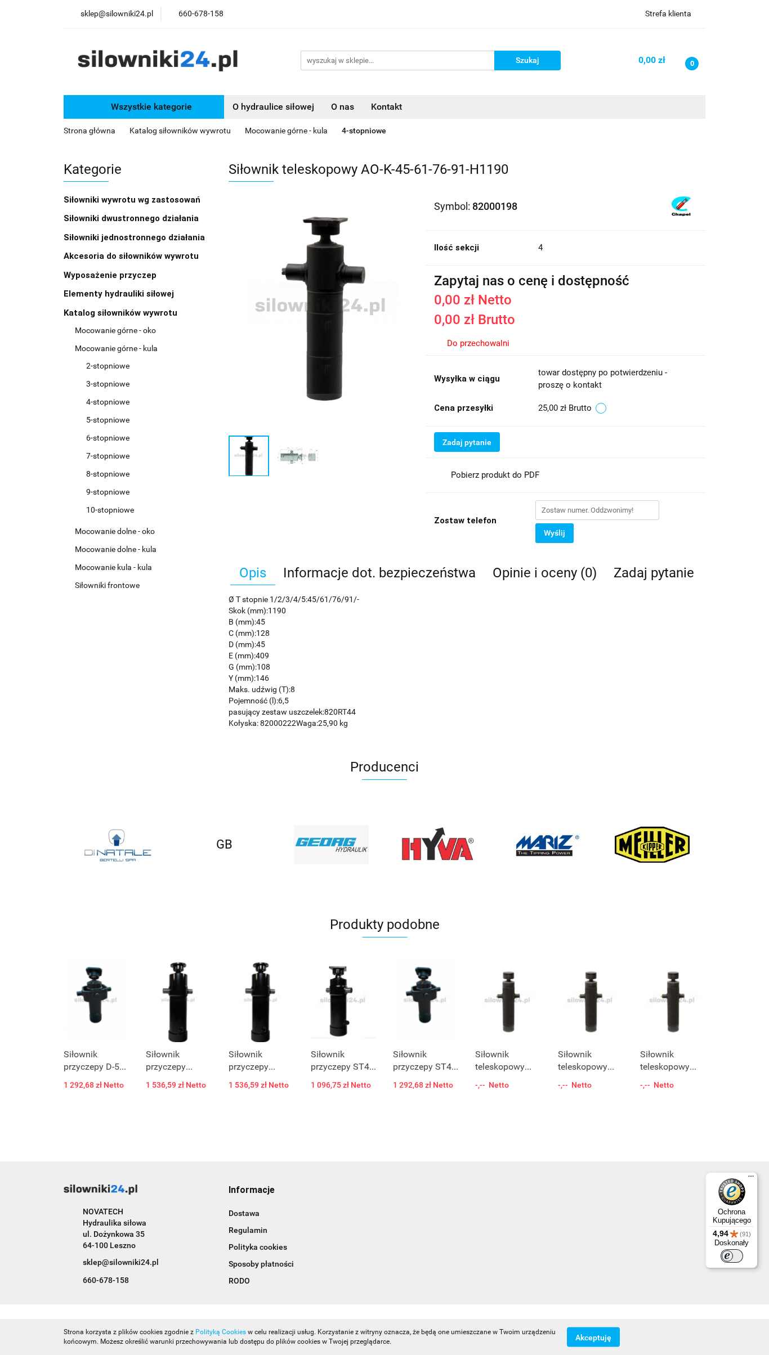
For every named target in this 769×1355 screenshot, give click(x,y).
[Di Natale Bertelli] (117, 844)
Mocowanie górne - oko (116, 330)
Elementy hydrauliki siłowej (120, 294)
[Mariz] (544, 844)
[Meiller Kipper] (651, 844)
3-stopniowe (107, 383)
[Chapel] (681, 205)
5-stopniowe (107, 419)
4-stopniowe (107, 401)
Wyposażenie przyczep (111, 275)
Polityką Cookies (220, 1332)
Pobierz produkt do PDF (495, 475)
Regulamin (248, 1230)
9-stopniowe (107, 491)
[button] (252, 1190)
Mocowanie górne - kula (117, 348)
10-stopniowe (110, 509)
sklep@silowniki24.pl (121, 1262)
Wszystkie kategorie (150, 106)
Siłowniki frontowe (108, 585)
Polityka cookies (258, 1246)
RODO (239, 1280)
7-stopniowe (107, 455)
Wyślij (554, 532)
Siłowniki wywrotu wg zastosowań (133, 200)
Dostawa (244, 1213)
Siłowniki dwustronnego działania (132, 218)
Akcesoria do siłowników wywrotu (132, 256)
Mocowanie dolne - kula (116, 549)
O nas (342, 106)
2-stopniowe (107, 365)
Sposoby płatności (261, 1263)
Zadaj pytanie (466, 442)
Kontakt (386, 106)
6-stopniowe (107, 437)
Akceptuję (593, 1336)
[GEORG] (331, 844)
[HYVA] (437, 844)
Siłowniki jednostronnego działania (135, 237)
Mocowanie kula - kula (114, 567)
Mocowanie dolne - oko (116, 531)
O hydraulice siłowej (273, 106)
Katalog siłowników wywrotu (122, 313)
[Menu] (751, 1179)
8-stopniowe (107, 473)
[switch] (732, 1256)
